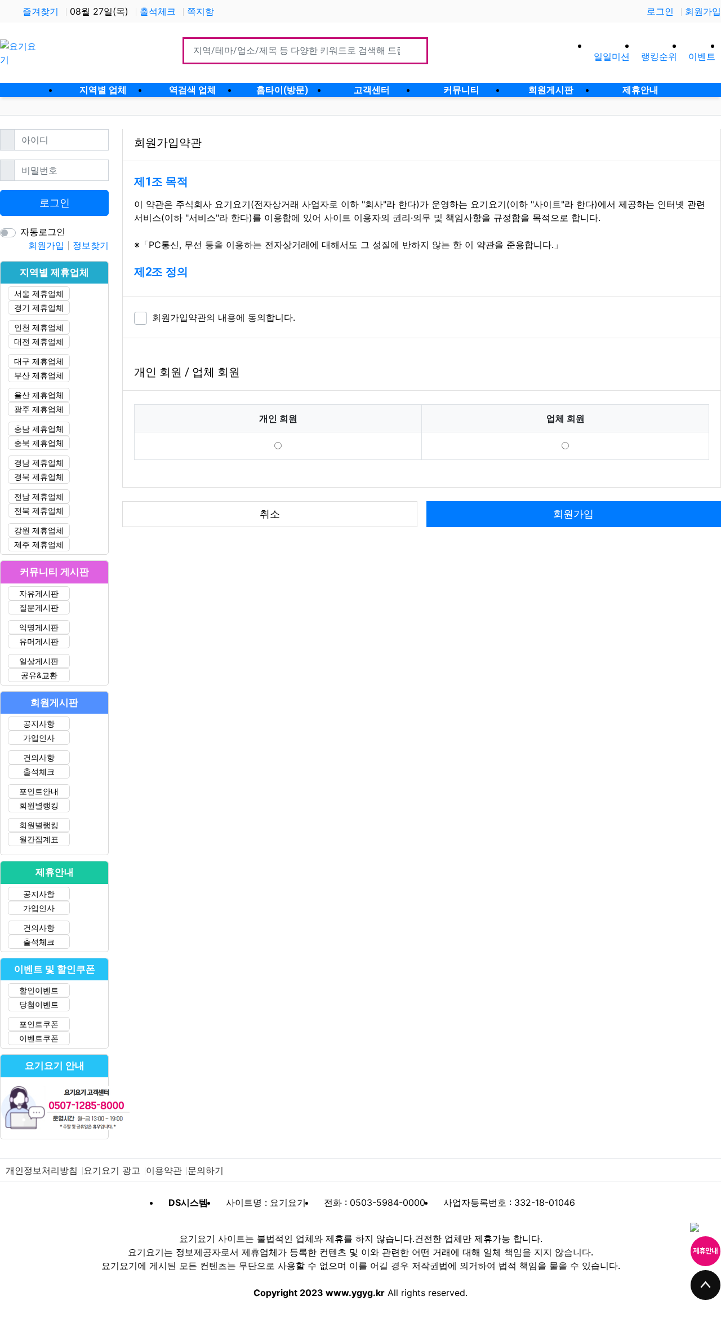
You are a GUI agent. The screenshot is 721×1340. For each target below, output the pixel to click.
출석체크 (158, 11)
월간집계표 (39, 839)
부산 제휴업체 (39, 375)
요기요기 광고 (111, 1170)
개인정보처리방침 (42, 1170)
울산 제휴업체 (39, 395)
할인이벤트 (39, 990)
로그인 (660, 11)
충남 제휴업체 (39, 429)
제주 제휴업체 (39, 544)
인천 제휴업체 (39, 327)
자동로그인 (42, 231)
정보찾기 (91, 245)
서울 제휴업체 (39, 293)
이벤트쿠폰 (39, 1038)
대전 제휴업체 (39, 341)
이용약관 (164, 1170)
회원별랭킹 (39, 805)
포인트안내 (39, 791)
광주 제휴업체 (39, 409)
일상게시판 (39, 661)
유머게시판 (39, 641)
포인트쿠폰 (39, 1024)
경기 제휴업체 (39, 307)
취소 (270, 514)
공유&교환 (39, 675)
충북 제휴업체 (39, 443)
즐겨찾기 (41, 11)
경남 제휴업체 (39, 462)
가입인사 (39, 737)
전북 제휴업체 (39, 510)
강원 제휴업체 (39, 530)
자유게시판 (39, 593)
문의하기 (206, 1170)
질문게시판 (39, 607)
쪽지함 (200, 11)
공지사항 (39, 723)
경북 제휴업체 (39, 476)
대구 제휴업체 (39, 361)
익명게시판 (39, 627)
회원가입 (703, 11)
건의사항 (39, 757)
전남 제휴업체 (39, 496)
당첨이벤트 (39, 1004)
